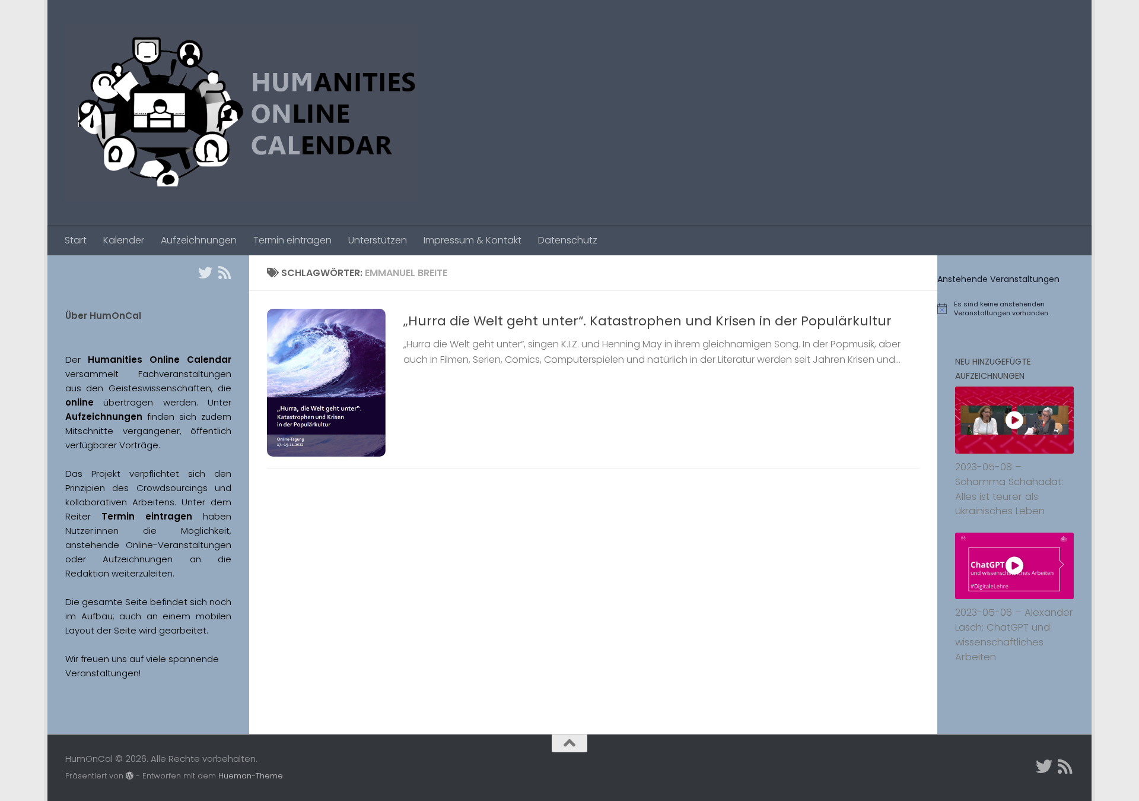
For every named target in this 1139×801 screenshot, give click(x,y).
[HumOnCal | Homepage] (241, 113)
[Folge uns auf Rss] (224, 272)
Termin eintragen (292, 240)
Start (76, 240)
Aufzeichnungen (199, 240)
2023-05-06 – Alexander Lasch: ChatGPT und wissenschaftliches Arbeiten (1014, 634)
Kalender (123, 240)
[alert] (1014, 309)
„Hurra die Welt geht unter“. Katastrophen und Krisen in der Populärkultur (647, 321)
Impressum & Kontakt (472, 240)
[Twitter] (205, 272)
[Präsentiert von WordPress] (129, 776)
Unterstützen (377, 240)
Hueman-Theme (250, 775)
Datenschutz (567, 240)
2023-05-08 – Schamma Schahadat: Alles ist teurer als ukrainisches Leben (1009, 489)
